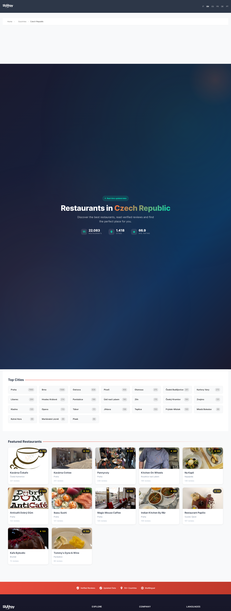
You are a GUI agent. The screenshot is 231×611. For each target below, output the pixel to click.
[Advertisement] (115, 45)
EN (208, 6)
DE (222, 6)
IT (203, 6)
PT (227, 6)
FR (217, 6)
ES (213, 6)
